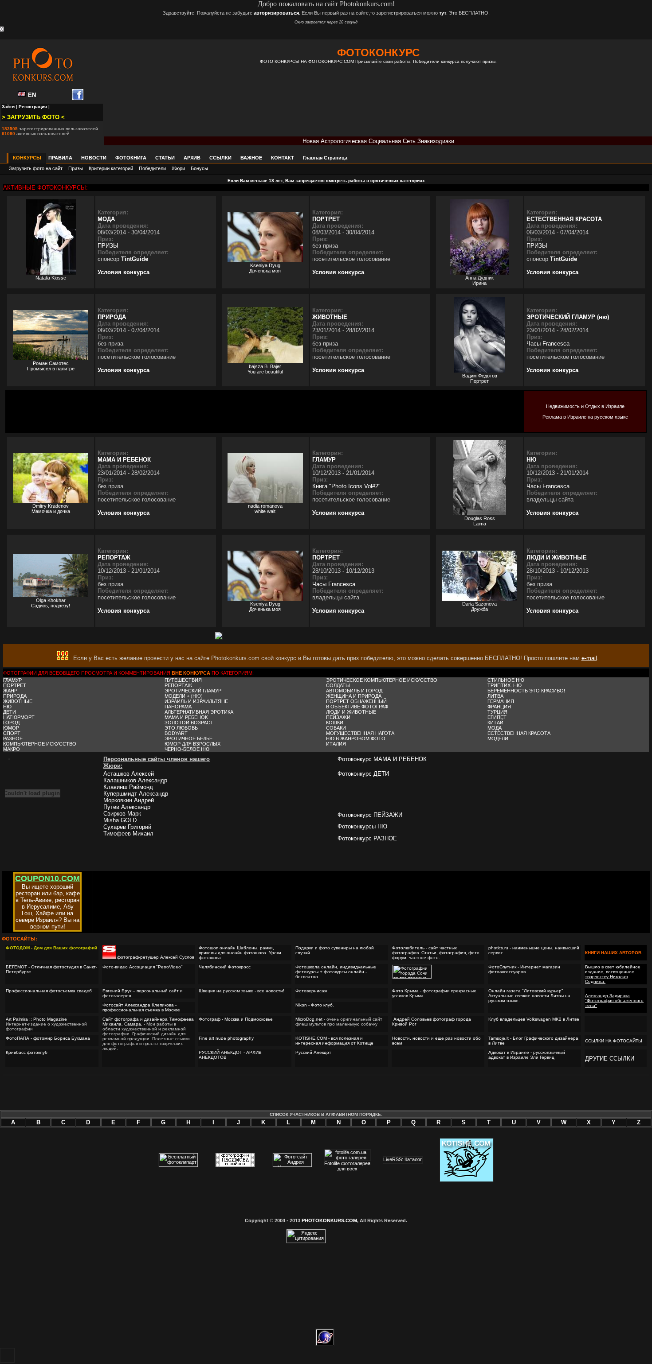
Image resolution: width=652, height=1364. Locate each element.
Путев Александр (126, 807)
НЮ (531, 459)
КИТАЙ (495, 722)
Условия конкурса (123, 272)
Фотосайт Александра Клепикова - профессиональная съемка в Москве (141, 1007)
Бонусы (199, 168)
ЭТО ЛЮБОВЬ (181, 728)
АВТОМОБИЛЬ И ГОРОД (354, 690)
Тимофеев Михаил (128, 833)
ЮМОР (11, 728)
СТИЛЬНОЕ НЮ (505, 680)
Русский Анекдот (313, 1052)
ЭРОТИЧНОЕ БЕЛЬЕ (188, 738)
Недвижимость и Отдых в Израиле (585, 406)
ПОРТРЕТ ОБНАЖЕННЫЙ (356, 701)
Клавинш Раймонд (128, 787)
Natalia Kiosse (50, 277)
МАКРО (11, 749)
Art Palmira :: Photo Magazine (36, 1019)
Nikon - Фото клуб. (314, 1005)
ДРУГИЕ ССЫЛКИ (609, 1058)
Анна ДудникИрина (479, 280)
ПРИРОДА (112, 317)
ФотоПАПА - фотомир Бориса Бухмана (48, 1038)
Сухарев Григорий (127, 827)
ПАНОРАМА (178, 706)
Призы (75, 168)
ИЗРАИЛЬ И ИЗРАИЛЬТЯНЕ (196, 701)
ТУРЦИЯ (497, 712)
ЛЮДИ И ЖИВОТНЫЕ (556, 557)
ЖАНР (10, 690)
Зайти (8, 106)
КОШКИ (334, 722)
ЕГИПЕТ (497, 717)
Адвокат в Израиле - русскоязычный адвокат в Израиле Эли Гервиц (526, 1055)
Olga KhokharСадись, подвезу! (50, 603)
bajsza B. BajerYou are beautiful (265, 369)
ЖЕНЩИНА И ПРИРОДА (353, 696)
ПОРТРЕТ (326, 219)
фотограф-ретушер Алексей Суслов (155, 957)
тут (442, 13)
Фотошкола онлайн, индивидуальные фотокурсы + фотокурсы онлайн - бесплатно (335, 971)
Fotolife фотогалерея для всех (347, 1166)
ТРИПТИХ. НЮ (504, 685)
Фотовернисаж (311, 990)
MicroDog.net (308, 1019)
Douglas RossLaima (479, 521)
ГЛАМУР (324, 459)
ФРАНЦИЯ (499, 706)
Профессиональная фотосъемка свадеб (49, 990)
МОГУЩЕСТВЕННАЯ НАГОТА (360, 733)
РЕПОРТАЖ (114, 557)
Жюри (178, 168)
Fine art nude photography (226, 1038)
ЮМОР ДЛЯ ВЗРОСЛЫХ (192, 743)
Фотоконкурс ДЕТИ (363, 773)
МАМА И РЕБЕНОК (124, 459)
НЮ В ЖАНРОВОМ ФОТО (355, 738)
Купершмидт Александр (135, 793)
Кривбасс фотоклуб (26, 1052)
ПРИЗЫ (108, 245)
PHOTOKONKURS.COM (329, 1220)
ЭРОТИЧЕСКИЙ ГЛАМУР (193, 690)
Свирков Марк (122, 813)
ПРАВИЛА (60, 157)
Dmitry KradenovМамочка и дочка (50, 508)
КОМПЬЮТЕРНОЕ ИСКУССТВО (39, 743)
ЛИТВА (495, 696)
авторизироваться (276, 13)
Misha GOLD (120, 820)
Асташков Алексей (128, 773)
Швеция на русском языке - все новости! (241, 990)
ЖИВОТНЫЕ (329, 317)
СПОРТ (11, 733)
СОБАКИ (336, 728)
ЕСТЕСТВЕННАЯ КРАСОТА (564, 219)
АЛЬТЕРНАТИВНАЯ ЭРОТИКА (199, 712)
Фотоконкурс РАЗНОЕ (367, 838)
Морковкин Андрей (128, 800)
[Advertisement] (378, 106)
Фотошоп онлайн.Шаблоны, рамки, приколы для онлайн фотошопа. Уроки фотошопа (240, 952)
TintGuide (134, 259)
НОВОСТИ (93, 157)
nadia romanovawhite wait (265, 508)
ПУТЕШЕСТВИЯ (183, 680)
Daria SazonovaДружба (479, 606)
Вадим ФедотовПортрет (479, 378)
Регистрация (33, 106)
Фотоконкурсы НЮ (362, 826)
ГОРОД (11, 722)
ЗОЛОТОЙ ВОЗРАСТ (189, 722)
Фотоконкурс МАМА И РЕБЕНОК (382, 759)
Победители (152, 168)
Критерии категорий (111, 168)
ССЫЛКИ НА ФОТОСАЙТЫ (613, 1040)
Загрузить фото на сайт (36, 168)
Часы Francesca (548, 343)
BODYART (176, 733)
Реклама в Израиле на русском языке (585, 417)
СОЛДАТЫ (338, 685)
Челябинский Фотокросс (225, 966)
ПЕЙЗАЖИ (338, 717)
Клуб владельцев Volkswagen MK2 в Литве (533, 1019)
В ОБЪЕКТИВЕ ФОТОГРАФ (357, 706)
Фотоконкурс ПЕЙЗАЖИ (370, 815)
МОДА (106, 219)
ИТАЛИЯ (336, 743)
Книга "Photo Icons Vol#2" (346, 486)
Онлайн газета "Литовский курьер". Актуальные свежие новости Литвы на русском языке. (529, 995)
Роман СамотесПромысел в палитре (51, 366)
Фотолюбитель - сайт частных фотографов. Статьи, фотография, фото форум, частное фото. (435, 952)
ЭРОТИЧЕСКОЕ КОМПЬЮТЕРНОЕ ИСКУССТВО (381, 680)
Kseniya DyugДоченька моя (265, 268)
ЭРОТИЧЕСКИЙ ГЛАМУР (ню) (567, 317)
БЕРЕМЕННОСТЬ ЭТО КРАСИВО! (526, 690)
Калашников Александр (135, 780)
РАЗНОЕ (13, 738)
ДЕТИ (9, 712)
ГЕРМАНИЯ (500, 701)
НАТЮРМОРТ (19, 717)
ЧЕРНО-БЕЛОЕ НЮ (187, 749)
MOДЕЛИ (497, 738)
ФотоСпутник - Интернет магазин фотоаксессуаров (524, 969)
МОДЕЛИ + (178, 696)
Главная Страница (325, 157)
